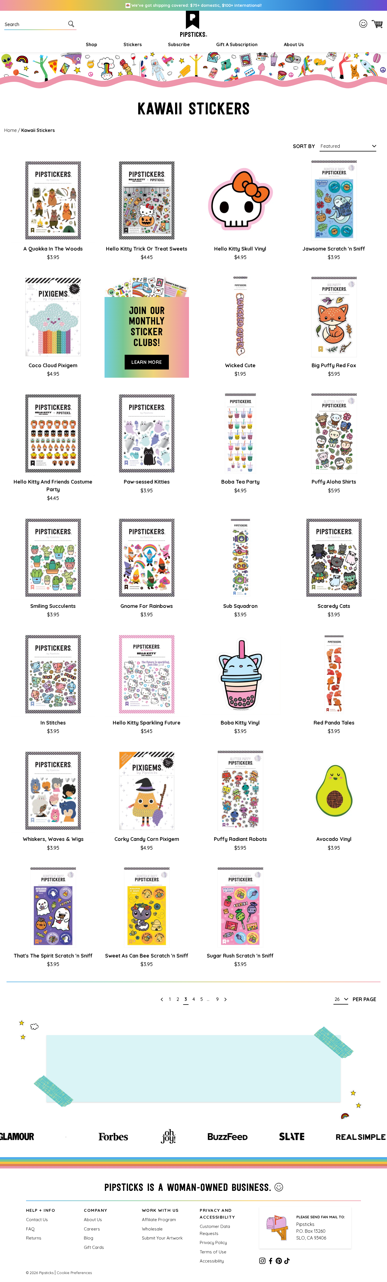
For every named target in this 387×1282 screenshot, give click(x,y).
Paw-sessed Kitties (147, 481)
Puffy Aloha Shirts (334, 481)
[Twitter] (279, 1262)
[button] (91, 44)
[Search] (72, 24)
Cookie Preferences (74, 1272)
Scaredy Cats (334, 606)
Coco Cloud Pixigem (53, 365)
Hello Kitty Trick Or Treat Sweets (146, 248)
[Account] (364, 23)
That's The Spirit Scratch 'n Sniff (53, 955)
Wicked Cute (240, 365)
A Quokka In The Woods (53, 248)
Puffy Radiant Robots (240, 839)
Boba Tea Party (240, 481)
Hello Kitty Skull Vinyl (240, 248)
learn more (146, 362)
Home (10, 130)
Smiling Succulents (53, 606)
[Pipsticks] (193, 24)
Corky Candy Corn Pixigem (146, 839)
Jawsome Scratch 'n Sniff (334, 248)
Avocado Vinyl (334, 839)
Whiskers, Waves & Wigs (53, 839)
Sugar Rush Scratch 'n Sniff (240, 955)
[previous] (161, 999)
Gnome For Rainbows (146, 606)
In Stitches (53, 722)
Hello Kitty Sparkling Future (146, 722)
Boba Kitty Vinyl (240, 722)
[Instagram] (262, 1262)
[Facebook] (270, 1262)
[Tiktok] (287, 1262)
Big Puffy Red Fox (334, 365)
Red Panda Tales (334, 722)
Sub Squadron (240, 606)
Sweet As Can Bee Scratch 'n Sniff (146, 955)
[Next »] (225, 999)
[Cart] (376, 24)
